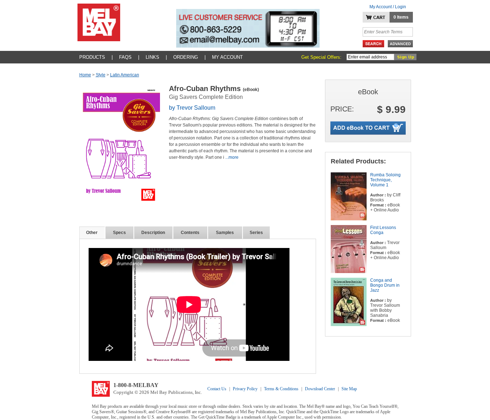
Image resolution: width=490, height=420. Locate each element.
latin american (124, 74)
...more (232, 157)
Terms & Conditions (281, 388)
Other (92, 232)
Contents (190, 232)
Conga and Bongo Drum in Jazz (385, 285)
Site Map (349, 388)
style (100, 74)
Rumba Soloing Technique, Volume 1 (385, 179)
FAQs (125, 57)
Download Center (320, 388)
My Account (227, 57)
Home (85, 74)
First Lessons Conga (383, 230)
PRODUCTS (92, 57)
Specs (119, 232)
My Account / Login (387, 6)
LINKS (152, 57)
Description (153, 232)
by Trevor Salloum (192, 108)
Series (256, 232)
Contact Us (216, 388)
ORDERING (185, 57)
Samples (225, 232)
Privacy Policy (245, 388)
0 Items (401, 17)
